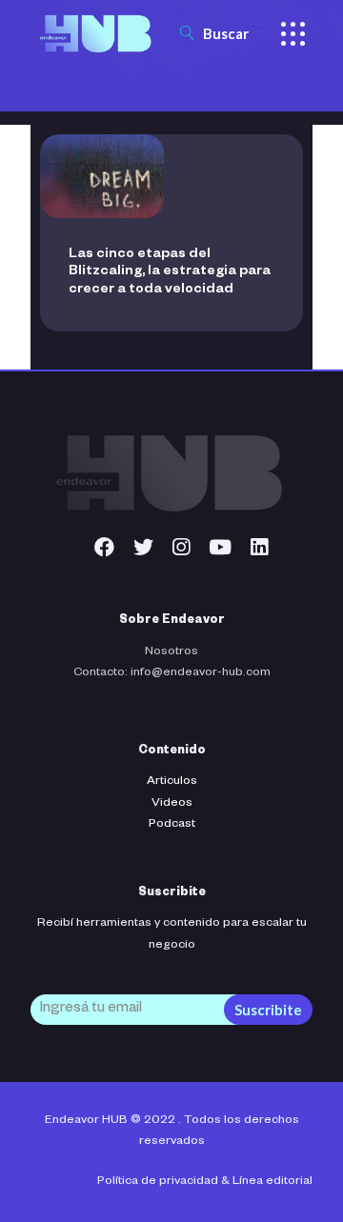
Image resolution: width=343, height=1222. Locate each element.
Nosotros (171, 652)
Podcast (172, 824)
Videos (171, 804)
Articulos (172, 782)
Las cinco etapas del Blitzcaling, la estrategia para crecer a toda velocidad (170, 273)
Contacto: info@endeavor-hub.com (172, 673)
